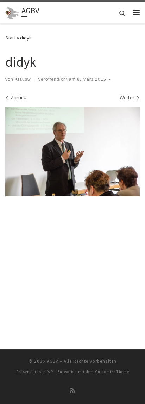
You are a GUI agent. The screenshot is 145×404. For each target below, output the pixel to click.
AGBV (52, 361)
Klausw (23, 79)
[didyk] (72, 152)
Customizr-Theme (112, 371)
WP (50, 371)
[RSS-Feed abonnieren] (72, 390)
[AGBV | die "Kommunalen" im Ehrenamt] (12, 12)
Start (10, 38)
